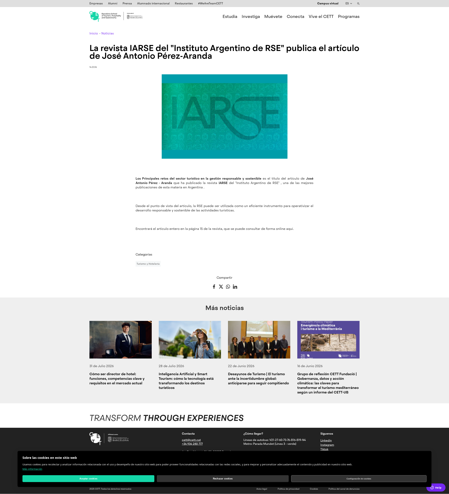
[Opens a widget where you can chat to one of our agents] (435, 487)
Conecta (295, 16)
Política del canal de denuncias (344, 488)
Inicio (93, 33)
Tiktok (324, 449)
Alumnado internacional (153, 3)
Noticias (107, 33)
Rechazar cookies (223, 478)
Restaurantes (184, 3)
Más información (32, 469)
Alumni (112, 3)
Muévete (273, 16)
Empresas (96, 3)
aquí (289, 229)
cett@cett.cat (191, 440)
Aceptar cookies (88, 478)
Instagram (327, 445)
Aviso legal (261, 488)
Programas (349, 16)
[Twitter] (221, 286)
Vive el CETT (321, 16)
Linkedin (326, 440)
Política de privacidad (288, 488)
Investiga (251, 16)
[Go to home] (115, 16)
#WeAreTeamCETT (210, 3)
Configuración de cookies (359, 479)
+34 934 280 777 (192, 444)
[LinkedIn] (235, 286)
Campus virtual (328, 3)
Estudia (230, 16)
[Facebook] (214, 286)
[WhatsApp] (228, 286)
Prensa (127, 3)
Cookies (314, 488)
